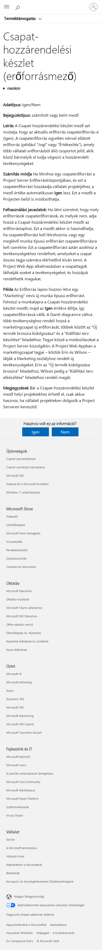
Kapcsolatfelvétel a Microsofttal (26, 925)
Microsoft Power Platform (22, 799)
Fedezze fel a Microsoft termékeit (27, 484)
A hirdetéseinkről (63, 933)
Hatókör (13, 88)
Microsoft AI (14, 674)
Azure (10, 691)
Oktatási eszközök (17, 599)
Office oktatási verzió (19, 624)
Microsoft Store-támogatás (23, 533)
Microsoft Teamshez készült (24, 732)
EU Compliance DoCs (19, 941)
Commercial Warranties (21, 567)
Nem (65, 431)
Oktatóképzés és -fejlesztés (23, 633)
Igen (35, 431)
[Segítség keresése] (18, 7)
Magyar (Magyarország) (29, 896)
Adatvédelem (58, 925)
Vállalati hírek (15, 856)
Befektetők (13, 873)
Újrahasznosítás (16, 558)
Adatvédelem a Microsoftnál (24, 865)
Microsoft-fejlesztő (18, 757)
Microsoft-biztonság (19, 682)
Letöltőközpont (15, 525)
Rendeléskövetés (17, 550)
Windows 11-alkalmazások (23, 492)
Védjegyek (42, 933)
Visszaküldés (14, 542)
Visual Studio (14, 815)
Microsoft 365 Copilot (20, 724)
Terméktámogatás (20, 18)
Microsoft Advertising (19, 716)
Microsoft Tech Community (23, 782)
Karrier (10, 839)
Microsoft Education (19, 591)
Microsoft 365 (15, 475)
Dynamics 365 (15, 699)
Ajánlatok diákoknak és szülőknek (27, 641)
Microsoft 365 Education (21, 616)
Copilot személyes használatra (25, 467)
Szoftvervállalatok (17, 807)
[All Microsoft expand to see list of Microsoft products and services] (6, 7)
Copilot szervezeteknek (21, 459)
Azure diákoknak (16, 650)
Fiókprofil (12, 516)
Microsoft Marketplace (20, 790)
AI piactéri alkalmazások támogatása (29, 773)
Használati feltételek (19, 933)
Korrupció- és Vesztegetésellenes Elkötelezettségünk (39, 881)
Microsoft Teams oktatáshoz (24, 608)
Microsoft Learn (16, 765)
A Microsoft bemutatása (21, 848)
